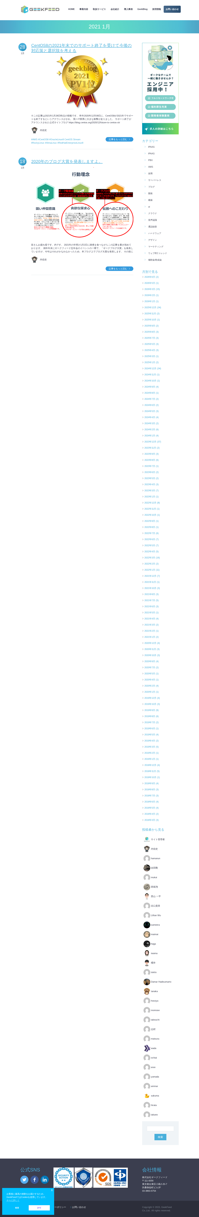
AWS (150, 167)
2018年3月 (149, 820)
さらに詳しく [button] (12, 1200)
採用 (150, 173)
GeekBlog (142, 9)
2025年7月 (149, 338)
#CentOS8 (43, 139)
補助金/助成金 (155, 260)
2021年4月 (149, 618)
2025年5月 (149, 344)
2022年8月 (149, 527)
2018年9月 (149, 783)
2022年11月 (150, 509)
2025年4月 (149, 350)
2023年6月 (149, 472)
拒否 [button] (17, 1208)
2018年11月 (150, 771)
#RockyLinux (37, 143)
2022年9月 (149, 521)
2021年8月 (149, 594)
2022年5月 (149, 545)
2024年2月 (149, 429)
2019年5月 (149, 734)
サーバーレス (154, 180)
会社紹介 (115, 9)
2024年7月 (149, 399)
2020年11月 (150, 649)
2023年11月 (150, 448)
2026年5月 (149, 283)
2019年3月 (149, 747)
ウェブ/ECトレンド (157, 253)
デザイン (152, 240)
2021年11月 (150, 582)
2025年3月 (149, 356)
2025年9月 (149, 325)
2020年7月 (149, 667)
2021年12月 (150, 576)
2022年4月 (149, 551)
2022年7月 (149, 533)
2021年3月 (149, 624)
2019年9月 (149, 710)
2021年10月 (150, 588)
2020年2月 (149, 686)
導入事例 (128, 9)
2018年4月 (149, 814)
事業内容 (83, 9)
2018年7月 (149, 795)
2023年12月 (150, 441)
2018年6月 (149, 801)
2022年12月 (150, 502)
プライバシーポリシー (54, 1207)
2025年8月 (149, 332)
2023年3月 (149, 490)
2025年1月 (149, 362)
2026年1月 (149, 301)
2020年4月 (149, 679)
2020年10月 (150, 655)
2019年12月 (150, 698)
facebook (34, 1180)
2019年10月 (150, 704)
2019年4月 (149, 740)
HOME (71, 9)
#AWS (34, 139)
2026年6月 (149, 277)
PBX (150, 160)
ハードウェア (154, 233)
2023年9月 (149, 454)
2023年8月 (149, 460)
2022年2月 (149, 563)
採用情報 (156, 9)
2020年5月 (149, 673)
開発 (150, 193)
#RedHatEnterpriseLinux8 (70, 143)
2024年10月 (150, 380)
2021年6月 (149, 606)
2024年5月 (149, 411)
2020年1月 (149, 692)
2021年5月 (149, 612)
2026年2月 (149, 295)
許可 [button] (39, 1208)
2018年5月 (149, 808)
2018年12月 (150, 765)
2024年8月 (149, 393)
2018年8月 (149, 789)
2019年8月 (149, 716)
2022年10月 (150, 515)
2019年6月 (149, 728)
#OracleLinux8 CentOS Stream (64, 139)
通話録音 (152, 227)
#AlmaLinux (51, 143)
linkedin (45, 1180)
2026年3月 (149, 289)
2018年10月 (150, 777)
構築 (150, 200)
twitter (24, 1180)
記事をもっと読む (118, 139)
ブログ (151, 187)
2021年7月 (149, 600)
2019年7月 (149, 722)
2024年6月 (149, 405)
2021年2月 (149, 631)
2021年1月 (149, 637)
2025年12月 (150, 307)
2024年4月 (149, 417)
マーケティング (155, 246)
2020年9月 (149, 661)
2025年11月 (150, 313)
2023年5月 (149, 478)
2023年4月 (149, 484)
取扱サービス (99, 9)
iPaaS (151, 147)
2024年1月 (149, 435)
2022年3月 (149, 557)
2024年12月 (150, 368)
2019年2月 (149, 753)
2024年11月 (150, 374)
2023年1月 (149, 496)
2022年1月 (149, 570)
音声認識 (152, 220)
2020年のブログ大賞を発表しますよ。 (67, 161)
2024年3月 (149, 423)
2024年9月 (149, 387)
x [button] (52, 1190)
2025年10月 (150, 319)
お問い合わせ (172, 9)
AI (149, 207)
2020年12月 (150, 643)
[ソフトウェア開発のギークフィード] (40, 5)
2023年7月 (149, 466)
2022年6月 (149, 539)
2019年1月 (149, 759)
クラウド (152, 213)
